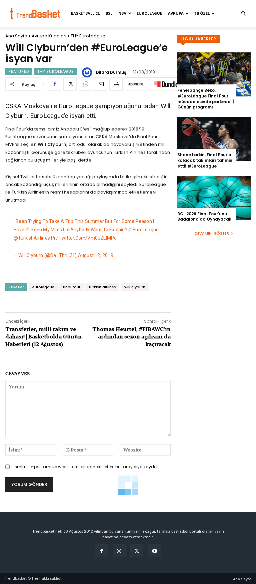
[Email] (100, 84)
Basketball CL (85, 13)
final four (71, 287)
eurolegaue (43, 287)
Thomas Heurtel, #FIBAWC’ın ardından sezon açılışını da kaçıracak (131, 337)
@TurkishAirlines (32, 238)
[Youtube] (154, 550)
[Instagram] (119, 550)
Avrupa (176, 13)
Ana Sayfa (16, 36)
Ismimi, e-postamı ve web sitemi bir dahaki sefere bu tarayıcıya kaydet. (86, 467)
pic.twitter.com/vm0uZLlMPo (84, 238)
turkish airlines (102, 287)
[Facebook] (54, 84)
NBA (122, 13)
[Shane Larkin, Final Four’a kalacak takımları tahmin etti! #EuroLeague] (214, 139)
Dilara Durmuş (111, 72)
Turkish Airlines (129, 152)
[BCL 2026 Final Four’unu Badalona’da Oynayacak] (214, 198)
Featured (19, 71)
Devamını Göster (212, 233)
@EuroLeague (143, 229)
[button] (243, 13)
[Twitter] (70, 84)
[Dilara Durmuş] (88, 72)
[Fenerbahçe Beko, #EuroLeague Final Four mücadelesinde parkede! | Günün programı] (214, 74)
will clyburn (134, 287)
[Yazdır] (116, 84)
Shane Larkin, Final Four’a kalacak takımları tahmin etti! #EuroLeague (204, 160)
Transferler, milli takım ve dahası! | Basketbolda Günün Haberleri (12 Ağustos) (43, 337)
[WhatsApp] (85, 84)
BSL (109, 13)
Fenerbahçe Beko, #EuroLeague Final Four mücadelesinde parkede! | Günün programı (205, 98)
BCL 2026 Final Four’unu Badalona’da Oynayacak (204, 216)
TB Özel (202, 13)
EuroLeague (149, 13)
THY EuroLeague (88, 36)
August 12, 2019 (95, 255)
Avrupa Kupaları (49, 36)
